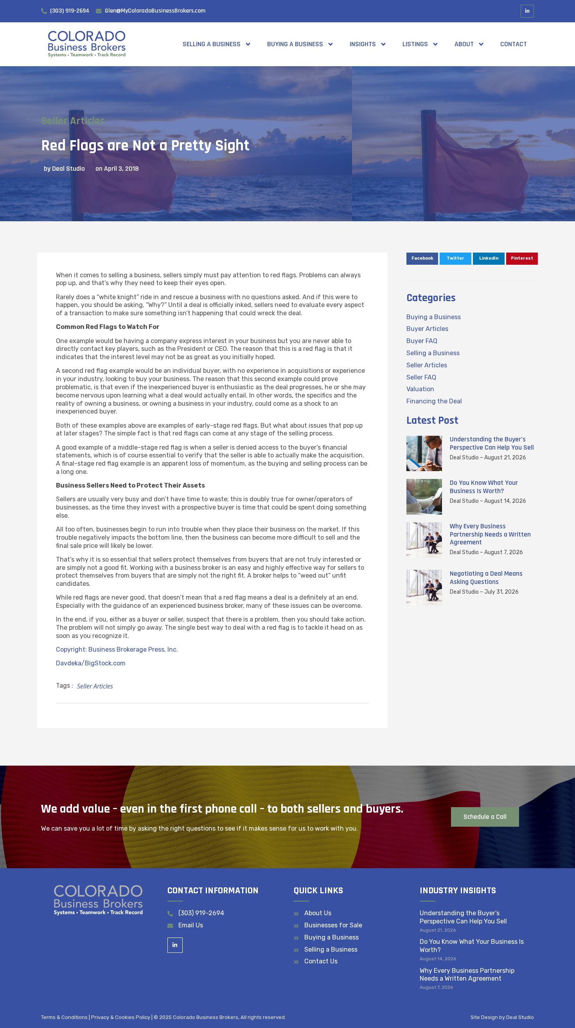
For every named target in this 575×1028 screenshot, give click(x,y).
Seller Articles (73, 121)
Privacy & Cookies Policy (120, 1017)
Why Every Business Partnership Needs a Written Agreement (490, 534)
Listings (415, 44)
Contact (513, 44)
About (464, 44)
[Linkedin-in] (527, 11)
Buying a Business (295, 44)
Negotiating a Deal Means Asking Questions (486, 577)
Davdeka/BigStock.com (91, 663)
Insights (363, 44)
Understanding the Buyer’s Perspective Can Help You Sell (492, 443)
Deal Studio (520, 1017)
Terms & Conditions (64, 1017)
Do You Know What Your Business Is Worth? (484, 486)
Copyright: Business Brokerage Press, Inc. (117, 649)
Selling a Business (212, 44)
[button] (422, 259)
